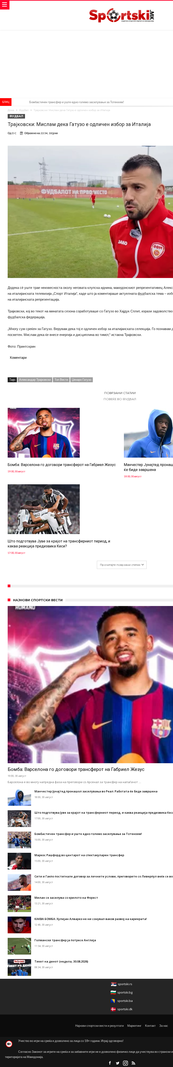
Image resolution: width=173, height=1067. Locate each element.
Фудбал (24, 110)
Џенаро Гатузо (81, 379)
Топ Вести (61, 379)
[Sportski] (121, 5)
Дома (11, 110)
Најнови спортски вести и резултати (99, 1025)
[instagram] (125, 1063)
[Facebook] (109, 1063)
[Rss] (133, 1063)
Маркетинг (134, 1025)
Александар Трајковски (35, 379)
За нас (163, 1025)
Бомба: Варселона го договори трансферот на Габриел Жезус (62, 464)
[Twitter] (117, 1063)
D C (14, 133)
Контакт (150, 1025)
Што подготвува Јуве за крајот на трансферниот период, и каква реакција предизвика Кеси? (59, 543)
